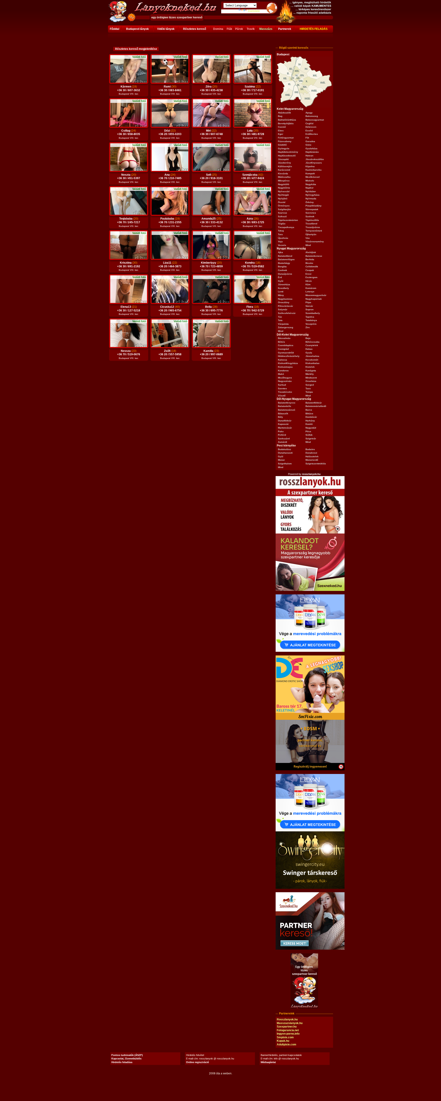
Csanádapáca (285, 345)
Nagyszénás (285, 381)
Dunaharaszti (285, 453)
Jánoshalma (312, 356)
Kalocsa (282, 360)
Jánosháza (284, 284)
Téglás (282, 223)
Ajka (280, 252)
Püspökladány (313, 205)
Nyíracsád (283, 191)
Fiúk (229, 29)
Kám (308, 284)
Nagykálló (283, 184)
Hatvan (309, 155)
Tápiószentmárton (288, 220)
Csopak (309, 270)
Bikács (309, 413)
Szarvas (282, 213)
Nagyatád (310, 427)
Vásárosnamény (314, 241)
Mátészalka (284, 177)
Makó (281, 374)
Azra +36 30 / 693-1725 (252, 222)
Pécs (308, 431)
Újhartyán (310, 234)
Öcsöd (281, 202)
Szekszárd (284, 438)
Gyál (280, 456)
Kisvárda (283, 173)
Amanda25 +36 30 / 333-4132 (211, 222)
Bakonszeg (311, 116)
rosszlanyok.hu (311, 474)
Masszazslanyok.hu (289, 1023)
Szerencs (310, 213)
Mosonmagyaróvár (315, 295)
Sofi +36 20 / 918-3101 (211, 178)
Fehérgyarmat (286, 137)
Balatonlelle (284, 406)
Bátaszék (283, 413)
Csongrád (283, 349)
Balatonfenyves (286, 402)
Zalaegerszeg (285, 327)
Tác (280, 317)
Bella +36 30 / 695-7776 (211, 310)
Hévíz (308, 281)
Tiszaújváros (312, 227)
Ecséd (309, 130)
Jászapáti (283, 159)
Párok (239, 29)
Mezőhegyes (285, 377)
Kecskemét (311, 360)
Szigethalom (285, 463)
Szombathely (312, 313)
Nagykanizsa (285, 299)
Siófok (309, 435)
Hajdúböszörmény (288, 152)
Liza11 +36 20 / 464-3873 (169, 266)
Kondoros (283, 370)
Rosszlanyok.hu (287, 1019)
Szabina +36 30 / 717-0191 (252, 90)
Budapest (283, 54)
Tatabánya (311, 320)
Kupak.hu (283, 1040)
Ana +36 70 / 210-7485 (169, 178)
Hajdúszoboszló (287, 155)
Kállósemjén (285, 166)
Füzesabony (284, 141)
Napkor (309, 187)
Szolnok (309, 216)
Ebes (281, 130)
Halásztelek (312, 456)
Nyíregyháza (312, 195)
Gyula (308, 352)
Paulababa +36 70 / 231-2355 (169, 222)
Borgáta (282, 266)
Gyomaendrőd (286, 352)
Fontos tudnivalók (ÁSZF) (127, 1055)
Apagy (309, 112)
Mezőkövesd (312, 177)
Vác (307, 238)
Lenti (280, 291)
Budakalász (284, 449)
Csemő (282, 127)
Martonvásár (285, 427)
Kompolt (310, 173)
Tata (280, 320)
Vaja (280, 241)
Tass (308, 388)
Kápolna (310, 166)
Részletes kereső (194, 29)
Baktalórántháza (287, 120)
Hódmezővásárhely (289, 356)
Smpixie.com (285, 1037)
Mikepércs (284, 180)
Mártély (309, 374)
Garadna (310, 141)
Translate (254, 10)
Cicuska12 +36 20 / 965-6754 (169, 310)
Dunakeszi (311, 453)
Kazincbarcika (313, 170)
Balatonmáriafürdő (315, 406)
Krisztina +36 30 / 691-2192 (128, 266)
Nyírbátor (310, 191)
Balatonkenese (313, 256)
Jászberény (284, 162)
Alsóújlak (310, 252)
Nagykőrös (284, 187)
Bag (280, 116)
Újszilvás (283, 238)
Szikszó (282, 216)
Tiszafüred (311, 223)
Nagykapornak (313, 299)
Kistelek (310, 367)
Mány (281, 295)
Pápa (308, 302)
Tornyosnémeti (313, 230)
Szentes (282, 388)
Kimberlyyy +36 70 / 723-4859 (211, 266)
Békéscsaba (312, 342)
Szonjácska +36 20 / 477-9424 (252, 178)
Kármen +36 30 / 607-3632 (128, 90)
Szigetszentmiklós (315, 463)
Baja (308, 338)
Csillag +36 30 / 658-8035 (128, 134)
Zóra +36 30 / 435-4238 (211, 90)
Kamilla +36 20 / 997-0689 (211, 354)
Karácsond (284, 170)
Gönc (308, 145)
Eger (280, 134)
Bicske (309, 263)
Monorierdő (311, 460)
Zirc (307, 327)
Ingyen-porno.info (288, 1033)
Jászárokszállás (314, 159)
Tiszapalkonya (286, 227)
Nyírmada (310, 198)
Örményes (284, 205)
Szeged (309, 385)
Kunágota (310, 370)
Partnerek (284, 29)
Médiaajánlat (268, 1062)
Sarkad (282, 385)
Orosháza (310, 381)
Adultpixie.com (286, 1044)
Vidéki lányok (166, 29)
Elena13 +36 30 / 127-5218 (128, 310)
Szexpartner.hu (287, 1026)
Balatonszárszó (286, 410)
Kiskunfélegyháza (288, 363)
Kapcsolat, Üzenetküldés (126, 1058)
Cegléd (309, 123)
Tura (280, 234)
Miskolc (309, 180)
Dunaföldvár (284, 420)
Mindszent (311, 377)
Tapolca (309, 317)
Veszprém (311, 324)
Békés (281, 342)
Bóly (280, 417)
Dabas (309, 349)
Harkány (310, 420)
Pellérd (282, 435)
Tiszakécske (285, 392)
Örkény (309, 202)
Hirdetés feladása (121, 1062)
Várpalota (283, 324)
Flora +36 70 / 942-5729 (252, 310)
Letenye (309, 291)
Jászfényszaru (313, 162)
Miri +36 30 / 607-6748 (211, 134)
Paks (281, 431)
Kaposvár (283, 424)
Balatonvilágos (286, 259)
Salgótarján (284, 209)
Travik (251, 29)
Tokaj (281, 230)
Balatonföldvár (313, 402)
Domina (218, 29)
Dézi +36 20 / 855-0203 (169, 134)
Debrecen (310, 127)
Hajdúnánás (312, 152)
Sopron (309, 309)
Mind (308, 245)
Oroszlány (283, 302)
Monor (281, 460)
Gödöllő (282, 145)
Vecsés (282, 245)
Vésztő (282, 395)
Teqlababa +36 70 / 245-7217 (128, 222)
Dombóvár (311, 417)
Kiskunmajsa (285, 367)
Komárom (310, 288)
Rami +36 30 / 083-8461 (169, 90)
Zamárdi (282, 442)
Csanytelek (311, 345)
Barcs (308, 410)
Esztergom (311, 277)
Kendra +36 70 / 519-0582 (252, 266)
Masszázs (265, 29)
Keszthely (283, 288)
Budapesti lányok (137, 29)
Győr (280, 281)
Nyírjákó (282, 198)
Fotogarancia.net (288, 1030)
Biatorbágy (284, 263)
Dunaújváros (285, 274)
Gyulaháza (311, 148)
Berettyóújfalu (286, 123)
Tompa (309, 392)
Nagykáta (310, 184)
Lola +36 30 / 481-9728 (252, 134)
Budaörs (310, 449)
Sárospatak (311, 209)
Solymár (282, 309)
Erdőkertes (311, 134)
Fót (307, 137)
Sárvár (309, 306)
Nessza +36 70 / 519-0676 (128, 354)
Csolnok (282, 270)
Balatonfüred (285, 256)
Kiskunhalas (312, 363)
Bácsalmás (284, 338)
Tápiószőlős (312, 220)
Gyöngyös (283, 148)
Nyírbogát (283, 195)
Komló (309, 424)
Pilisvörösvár (285, 306)
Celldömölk (311, 266)
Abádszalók (284, 112)
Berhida (309, 259)
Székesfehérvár (287, 313)
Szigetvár (310, 438)
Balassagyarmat (314, 120)
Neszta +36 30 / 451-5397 (128, 178)
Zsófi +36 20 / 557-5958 (169, 354)
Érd (280, 277)
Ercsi (308, 274)
